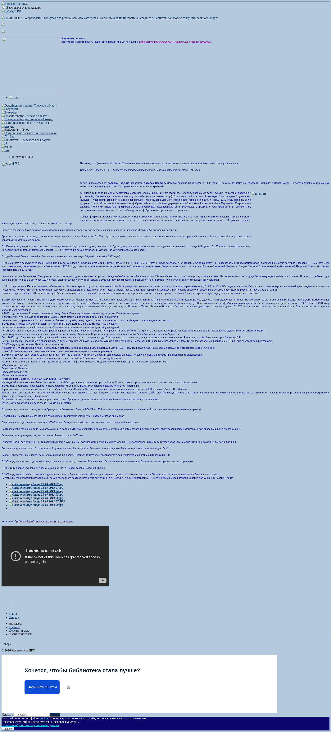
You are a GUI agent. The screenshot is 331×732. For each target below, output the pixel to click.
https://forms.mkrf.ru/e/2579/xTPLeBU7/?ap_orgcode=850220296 (175, 41)
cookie (44, 718)
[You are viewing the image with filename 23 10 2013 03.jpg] (36, 487)
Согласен (8, 728)
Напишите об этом (42, 687)
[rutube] (7, 146)
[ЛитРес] (8, 136)
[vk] (5, 143)
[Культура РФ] (11, 11)
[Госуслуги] (10, 109)
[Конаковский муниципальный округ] (27, 119)
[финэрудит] (10, 112)
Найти (55, 714)
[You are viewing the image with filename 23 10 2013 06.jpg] (36, 498)
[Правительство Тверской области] (25, 115)
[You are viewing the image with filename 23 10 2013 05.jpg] (36, 494)
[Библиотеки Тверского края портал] (26, 140)
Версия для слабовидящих (23, 7)
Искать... (7, 714)
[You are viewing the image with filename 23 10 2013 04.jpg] (36, 491)
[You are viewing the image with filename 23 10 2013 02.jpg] (36, 484)
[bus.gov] (8, 126)
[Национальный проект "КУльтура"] (26, 122)
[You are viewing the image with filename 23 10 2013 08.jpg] (36, 504)
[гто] (5, 150)
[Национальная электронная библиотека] (29, 133)
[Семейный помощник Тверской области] (29, 105)
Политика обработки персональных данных (30, 725)
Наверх (6, 644)
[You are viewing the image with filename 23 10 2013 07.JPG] (37, 501)
